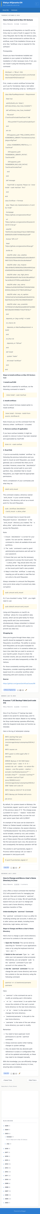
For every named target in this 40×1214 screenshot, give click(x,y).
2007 (6, 1191)
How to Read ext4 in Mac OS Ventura (18, 20)
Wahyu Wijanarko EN (12, 2)
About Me (6, 10)
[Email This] (23, 690)
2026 (6, 1125)
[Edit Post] (26, 690)
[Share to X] (18, 690)
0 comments (23, 24)
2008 (6, 1187)
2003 (6, 1202)
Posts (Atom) (13, 1086)
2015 (6, 1160)
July (8, 1143)
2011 (6, 1175)
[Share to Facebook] (20, 690)
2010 (6, 1179)
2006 (6, 1195)
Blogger (23, 1211)
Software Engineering (9, 690)
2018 (6, 1148)
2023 (6, 1133)
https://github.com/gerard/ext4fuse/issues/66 (19, 683)
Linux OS (6, 867)
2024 (6, 1129)
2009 (6, 1183)
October (9, 1137)
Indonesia (14, 10)
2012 (6, 1172)
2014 (6, 1164)
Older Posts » (33, 1080)
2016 (6, 1156)
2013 (6, 1168)
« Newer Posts (7, 1080)
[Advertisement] (20, 1104)
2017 (6, 1152)
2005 (6, 1199)
